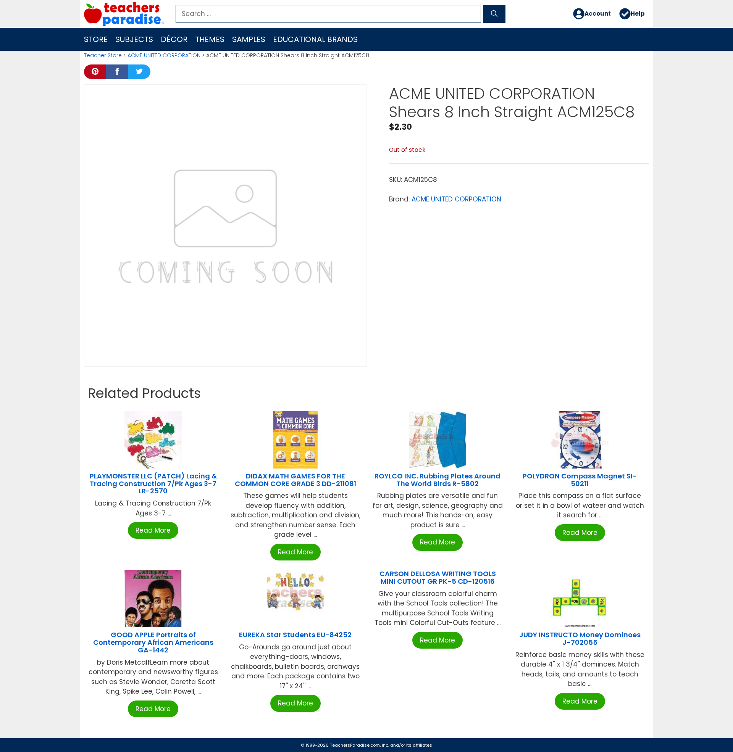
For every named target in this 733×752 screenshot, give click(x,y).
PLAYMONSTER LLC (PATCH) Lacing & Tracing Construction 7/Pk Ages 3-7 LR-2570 (153, 483)
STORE (96, 39)
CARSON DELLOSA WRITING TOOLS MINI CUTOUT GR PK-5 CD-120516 (437, 577)
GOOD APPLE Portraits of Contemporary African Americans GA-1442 (153, 642)
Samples (248, 39)
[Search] (494, 14)
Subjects (134, 39)
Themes (209, 39)
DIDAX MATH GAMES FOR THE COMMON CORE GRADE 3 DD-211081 (295, 479)
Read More (153, 530)
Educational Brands (315, 39)
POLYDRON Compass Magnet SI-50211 (580, 479)
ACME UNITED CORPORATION (164, 55)
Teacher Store (103, 55)
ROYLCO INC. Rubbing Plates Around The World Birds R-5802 (438, 479)
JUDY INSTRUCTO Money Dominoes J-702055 (580, 638)
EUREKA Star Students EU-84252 (295, 634)
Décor (174, 39)
